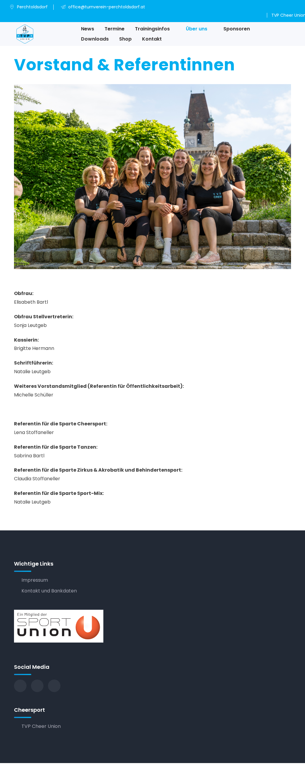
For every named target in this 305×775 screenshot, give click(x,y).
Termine (115, 28)
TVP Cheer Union (41, 726)
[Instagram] (37, 686)
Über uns (196, 28)
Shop (125, 38)
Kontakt (152, 38)
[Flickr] (54, 686)
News (87, 28)
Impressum (34, 580)
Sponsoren (236, 28)
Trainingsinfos (152, 28)
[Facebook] (20, 686)
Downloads (95, 38)
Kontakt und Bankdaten (49, 590)
